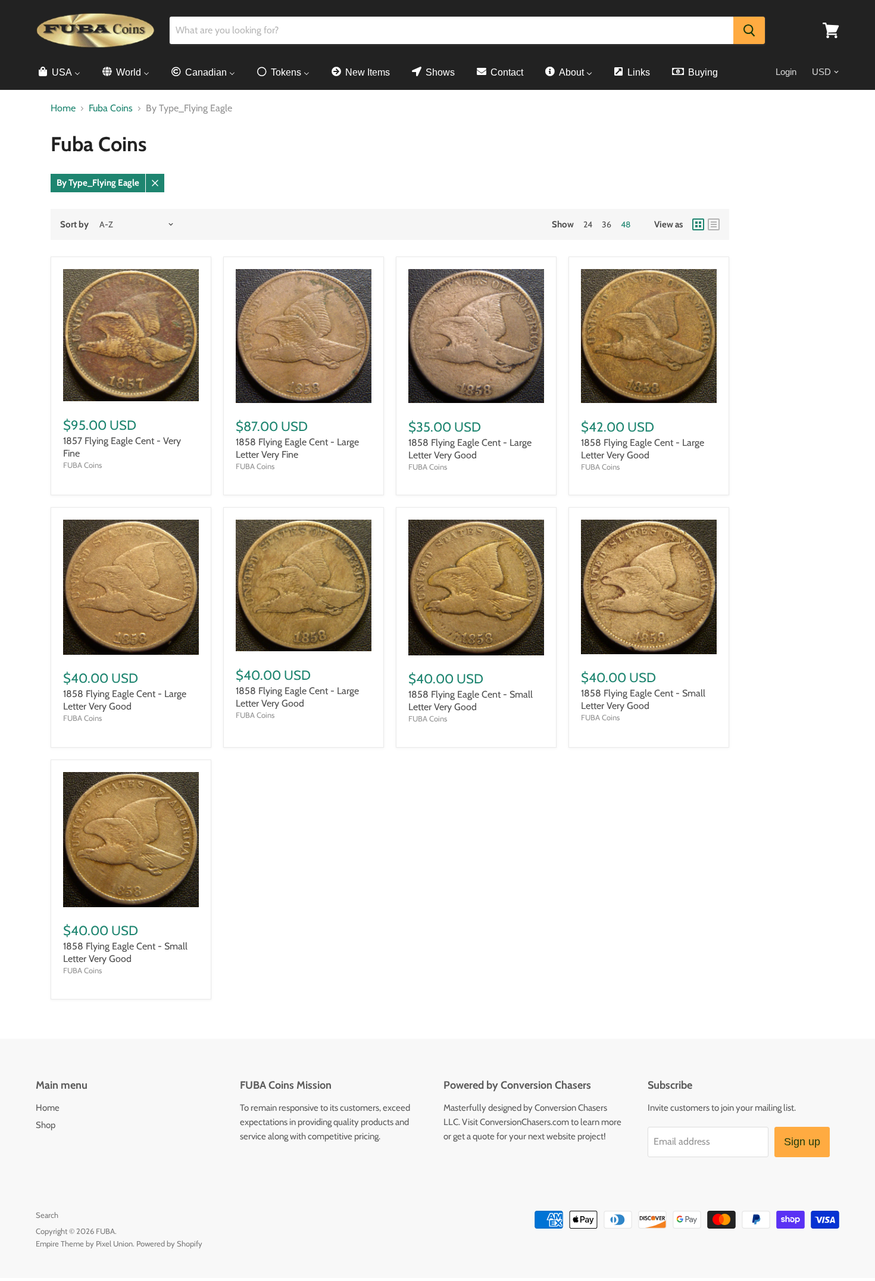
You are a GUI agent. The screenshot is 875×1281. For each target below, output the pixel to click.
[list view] (714, 224)
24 (587, 224)
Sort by (74, 225)
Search (47, 1215)
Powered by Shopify (169, 1243)
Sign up (802, 1142)
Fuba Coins (111, 108)
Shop (45, 1125)
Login (786, 72)
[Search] (749, 30)
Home (63, 108)
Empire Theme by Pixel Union (84, 1243)
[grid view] (698, 224)
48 (625, 224)
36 (606, 224)
